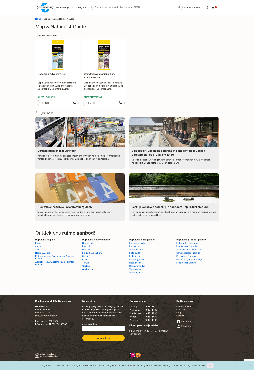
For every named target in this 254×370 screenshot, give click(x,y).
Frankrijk (86, 246)
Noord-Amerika (42, 253)
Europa (38, 243)
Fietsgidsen (135, 256)
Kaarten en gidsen (138, 243)
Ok (210, 365)
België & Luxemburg (92, 253)
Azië (37, 249)
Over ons (180, 309)
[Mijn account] (207, 7)
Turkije (85, 262)
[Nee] (250, 365)
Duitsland (86, 249)
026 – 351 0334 (42, 312)
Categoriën (81, 7)
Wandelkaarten (136, 249)
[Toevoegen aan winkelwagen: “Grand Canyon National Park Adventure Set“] (120, 102)
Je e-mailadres (89, 324)
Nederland (87, 243)
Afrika (38, 246)
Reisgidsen (134, 246)
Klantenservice (183, 306)
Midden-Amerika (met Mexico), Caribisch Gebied (55, 257)
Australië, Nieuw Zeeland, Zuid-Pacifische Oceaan (55, 263)
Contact (180, 315)
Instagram (186, 326)
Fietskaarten (135, 253)
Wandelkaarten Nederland (189, 249)
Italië (84, 259)
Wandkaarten (135, 269)
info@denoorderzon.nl (46, 315)
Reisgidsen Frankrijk (186, 256)
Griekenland (88, 269)
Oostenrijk (87, 266)
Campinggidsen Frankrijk (188, 253)
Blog (178, 312)
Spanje (85, 256)
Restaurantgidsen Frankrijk (189, 259)
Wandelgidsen (136, 272)
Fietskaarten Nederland (187, 243)
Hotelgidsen (135, 262)
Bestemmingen (63, 7)
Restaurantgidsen (137, 266)
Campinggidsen (136, 259)
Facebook (186, 321)
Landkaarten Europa (186, 262)
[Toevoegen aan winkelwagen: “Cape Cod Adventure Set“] (74, 102)
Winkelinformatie (192, 7)
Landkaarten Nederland (187, 246)
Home (38, 19)
